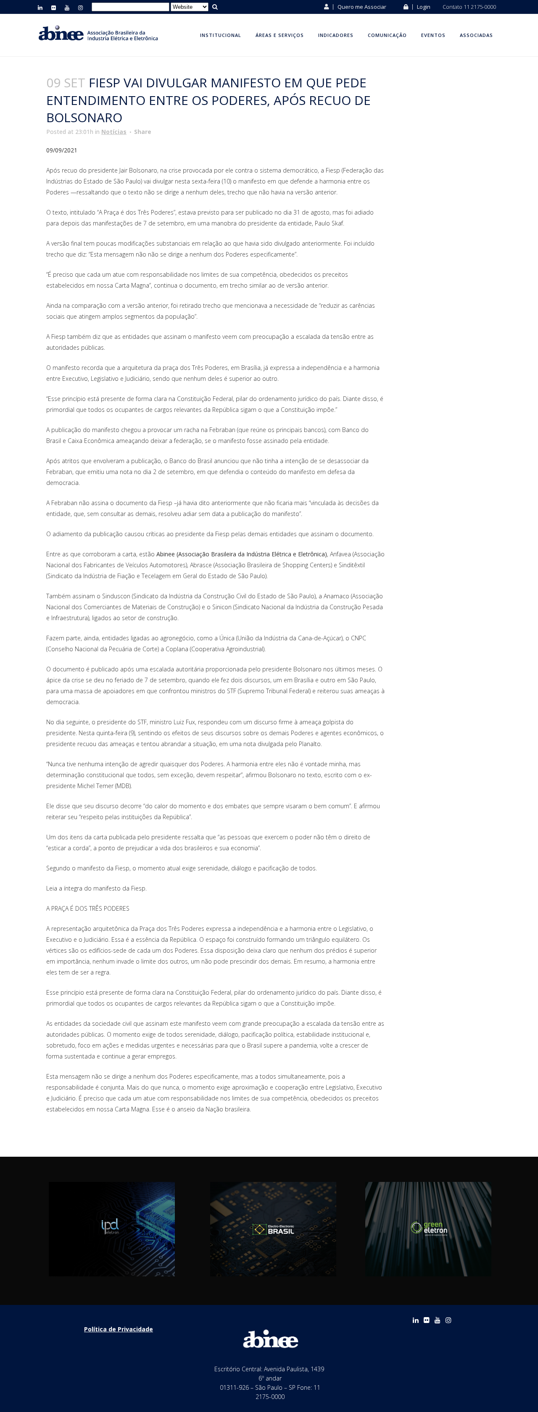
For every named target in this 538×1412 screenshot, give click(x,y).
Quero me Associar (361, 6)
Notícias (114, 132)
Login (423, 6)
